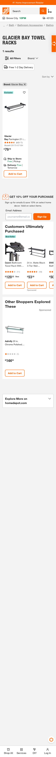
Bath (11, 25)
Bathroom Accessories (30, 25)
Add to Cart (15, 173)
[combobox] (25, 11)
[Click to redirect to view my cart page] (50, 11)
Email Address (14, 210)
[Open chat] (54, 43)
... (4, 25)
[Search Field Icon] (43, 10)
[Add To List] (24, 92)
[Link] (15, 133)
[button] (48, 77)
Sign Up (42, 216)
